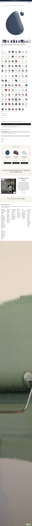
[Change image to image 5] (4, 41)
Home (2, 5)
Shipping (2, 129)
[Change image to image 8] (14, 41)
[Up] (1, 41)
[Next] (26, 0)
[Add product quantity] (4, 119)
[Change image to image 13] (27, 41)
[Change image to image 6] (8, 41)
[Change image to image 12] (25, 41)
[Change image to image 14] (29, 41)
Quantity (2, 117)
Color (2, 49)
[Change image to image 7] (11, 41)
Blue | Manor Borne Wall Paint (7, 5)
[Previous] (6, 0)
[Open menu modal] (30, 2)
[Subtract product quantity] (1, 119)
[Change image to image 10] (19, 41)
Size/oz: (4, 113)
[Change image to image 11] (21, 41)
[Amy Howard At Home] (3, 2)
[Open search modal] (27, 2)
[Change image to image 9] (16, 41)
